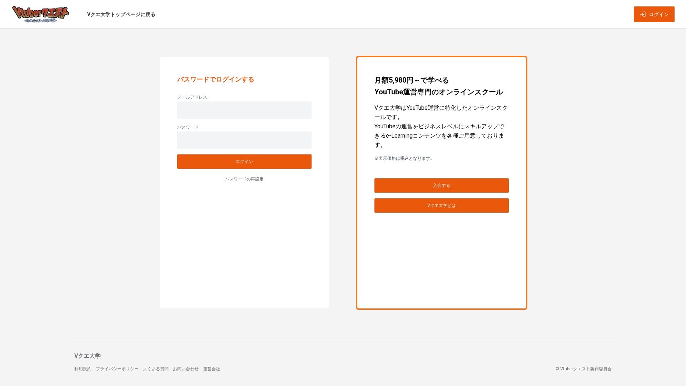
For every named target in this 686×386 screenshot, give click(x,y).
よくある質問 (156, 368)
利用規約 (82, 368)
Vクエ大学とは (441, 205)
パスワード (188, 127)
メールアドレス (192, 97)
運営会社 (211, 368)
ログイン (659, 14)
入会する (441, 185)
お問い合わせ (186, 368)
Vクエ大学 (87, 355)
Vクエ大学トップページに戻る (121, 14)
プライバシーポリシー (117, 368)
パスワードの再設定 (244, 179)
